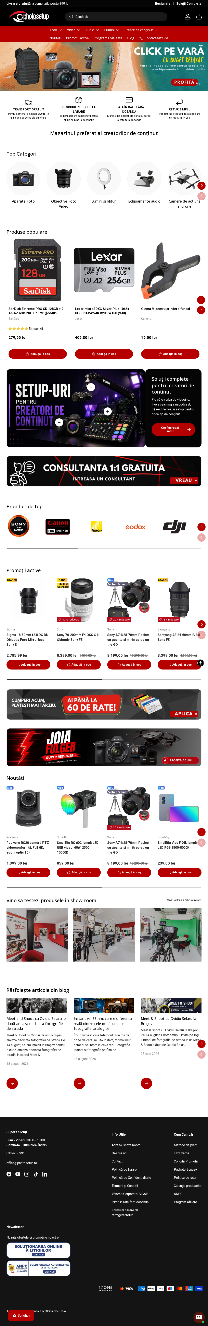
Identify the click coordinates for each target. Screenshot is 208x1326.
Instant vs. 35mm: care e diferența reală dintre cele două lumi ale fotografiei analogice (103, 1023)
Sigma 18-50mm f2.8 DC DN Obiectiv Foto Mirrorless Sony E (27, 640)
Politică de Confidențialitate (131, 1178)
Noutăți (55, 38)
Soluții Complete (189, 3)
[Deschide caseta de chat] (199, 1317)
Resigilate (162, 3)
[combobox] (116, 16)
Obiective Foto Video (63, 204)
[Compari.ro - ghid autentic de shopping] (73, 1283)
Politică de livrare (124, 1169)
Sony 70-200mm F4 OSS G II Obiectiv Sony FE (78, 637)
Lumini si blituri (104, 201)
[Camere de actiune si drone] (184, 178)
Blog (130, 38)
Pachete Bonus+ (185, 1169)
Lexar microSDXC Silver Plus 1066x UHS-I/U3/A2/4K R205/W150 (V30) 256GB (102, 311)
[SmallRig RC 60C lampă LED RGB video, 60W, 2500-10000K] (79, 808)
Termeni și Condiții (125, 1186)
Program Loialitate (108, 38)
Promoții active (77, 38)
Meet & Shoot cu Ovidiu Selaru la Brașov (168, 1021)
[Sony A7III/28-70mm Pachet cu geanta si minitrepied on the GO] (129, 600)
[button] (199, 16)
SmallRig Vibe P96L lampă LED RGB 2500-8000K (177, 845)
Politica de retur (185, 1178)
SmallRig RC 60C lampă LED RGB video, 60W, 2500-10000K (78, 847)
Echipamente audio (144, 201)
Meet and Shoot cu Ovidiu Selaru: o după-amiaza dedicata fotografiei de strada (36, 1023)
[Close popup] (201, 1298)
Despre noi (119, 1153)
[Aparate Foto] (23, 178)
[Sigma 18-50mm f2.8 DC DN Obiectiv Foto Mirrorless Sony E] (28, 600)
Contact (117, 1161)
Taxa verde (181, 1153)
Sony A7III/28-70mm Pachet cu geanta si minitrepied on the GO (128, 640)
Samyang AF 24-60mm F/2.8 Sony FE (179, 637)
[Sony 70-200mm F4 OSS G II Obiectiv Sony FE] (79, 600)
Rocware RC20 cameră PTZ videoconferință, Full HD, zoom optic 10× (27, 847)
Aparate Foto (23, 201)
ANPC (178, 1194)
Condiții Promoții (186, 1161)
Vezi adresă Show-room (184, 900)
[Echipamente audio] (144, 178)
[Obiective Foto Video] (63, 178)
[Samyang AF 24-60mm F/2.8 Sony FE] (180, 600)
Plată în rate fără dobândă (130, 1202)
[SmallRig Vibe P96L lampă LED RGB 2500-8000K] (180, 808)
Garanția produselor (188, 1186)
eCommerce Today (55, 1311)
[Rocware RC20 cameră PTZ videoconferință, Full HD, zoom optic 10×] (28, 808)
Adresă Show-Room (126, 1145)
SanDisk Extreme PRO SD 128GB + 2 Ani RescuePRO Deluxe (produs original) (36, 311)
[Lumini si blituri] (104, 178)
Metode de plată (185, 1145)
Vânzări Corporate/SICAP (130, 1194)
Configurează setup (170, 429)
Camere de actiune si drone (184, 204)
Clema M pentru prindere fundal (165, 309)
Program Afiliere (185, 1202)
